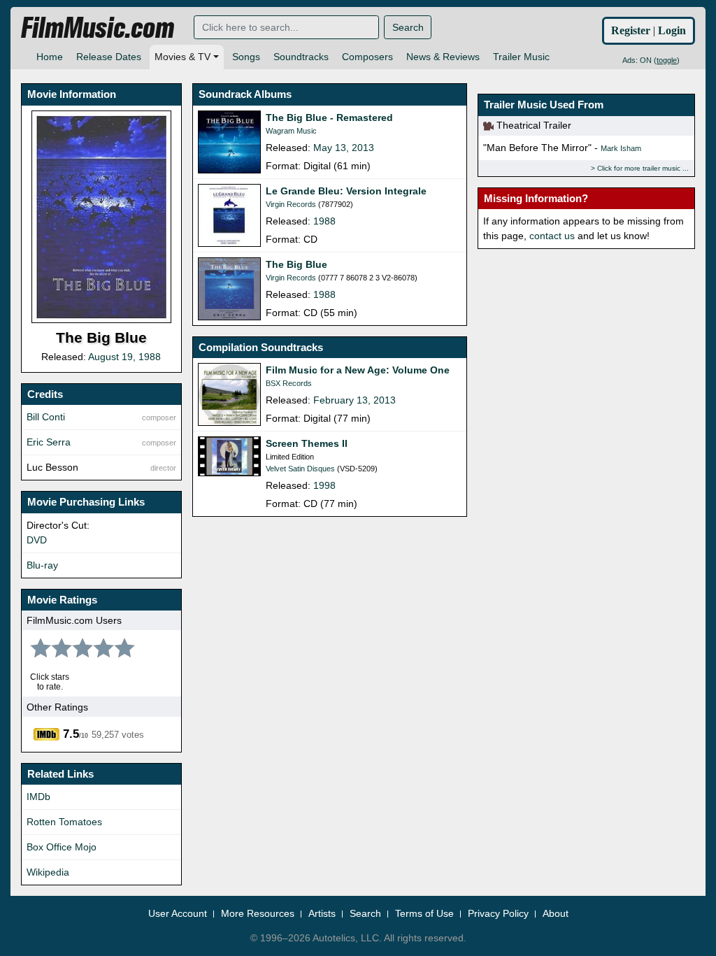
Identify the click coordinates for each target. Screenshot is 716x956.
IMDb (38, 796)
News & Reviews (443, 56)
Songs (246, 56)
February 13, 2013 (354, 400)
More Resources (257, 913)
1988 (324, 221)
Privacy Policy (498, 913)
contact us (552, 235)
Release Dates (108, 56)
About (555, 913)
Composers (367, 56)
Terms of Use (424, 913)
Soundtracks (301, 56)
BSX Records (289, 383)
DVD (37, 539)
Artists (322, 913)
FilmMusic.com (97, 28)
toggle (667, 60)
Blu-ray (42, 565)
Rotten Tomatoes (64, 821)
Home (49, 56)
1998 (324, 485)
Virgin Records (291, 204)
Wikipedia (48, 872)
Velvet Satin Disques (300, 468)
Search (408, 27)
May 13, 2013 (343, 147)
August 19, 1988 (124, 356)
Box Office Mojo (61, 846)
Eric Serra (49, 442)
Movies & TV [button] (182, 56)
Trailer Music (521, 56)
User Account (177, 913)
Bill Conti (46, 416)
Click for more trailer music (638, 168)
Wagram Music (291, 131)
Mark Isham (621, 148)
